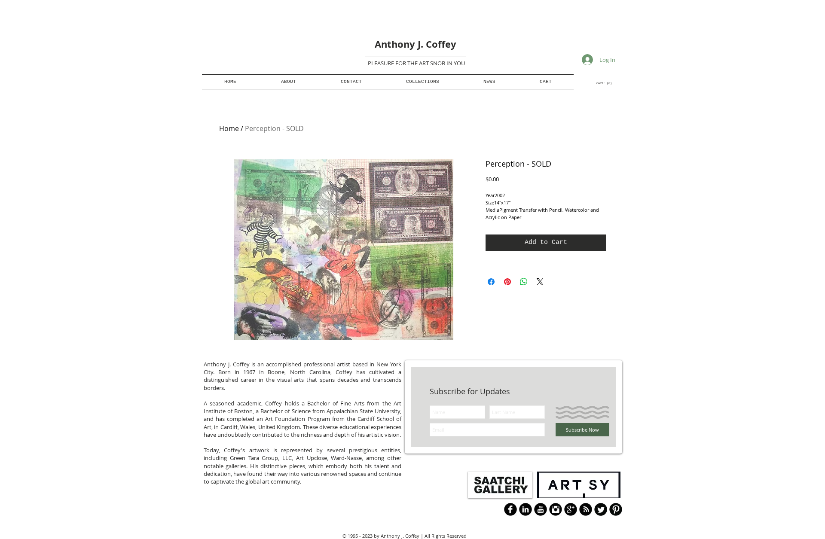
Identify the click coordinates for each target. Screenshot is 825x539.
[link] (604, 83)
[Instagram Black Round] (555, 509)
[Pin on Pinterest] (507, 282)
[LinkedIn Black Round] (525, 509)
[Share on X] (540, 282)
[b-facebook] (510, 509)
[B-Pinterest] (615, 509)
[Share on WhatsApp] (524, 282)
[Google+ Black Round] (570, 509)
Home (229, 128)
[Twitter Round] (600, 509)
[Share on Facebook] (491, 282)
